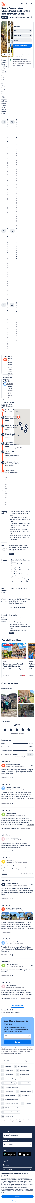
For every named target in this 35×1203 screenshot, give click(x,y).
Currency (6, 1140)
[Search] (22, 3)
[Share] (32, 17)
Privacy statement (18, 1053)
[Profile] (32, 3)
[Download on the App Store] (24, 1154)
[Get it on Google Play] (9, 1154)
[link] (13, 660)
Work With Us (7, 1169)
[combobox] (19, 756)
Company (6, 1165)
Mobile (5, 1150)
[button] (16, 17)
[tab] (11, 1061)
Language (6, 1131)
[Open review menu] (32, 765)
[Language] (26, 3)
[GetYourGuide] (3, 3)
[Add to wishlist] (24, 644)
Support (5, 1161)
